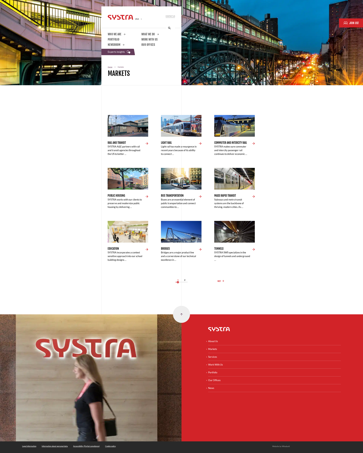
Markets (212, 349)
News (211, 388)
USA (137, 19)
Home (110, 67)
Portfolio (113, 39)
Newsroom (114, 45)
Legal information (29, 446)
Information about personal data (55, 446)
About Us (213, 341)
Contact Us (170, 16)
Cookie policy (110, 446)
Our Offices (148, 45)
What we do (148, 34)
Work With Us (149, 39)
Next (219, 281)
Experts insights (116, 51)
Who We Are (115, 34)
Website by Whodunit (281, 446)
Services (212, 356)
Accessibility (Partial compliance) (86, 446)
